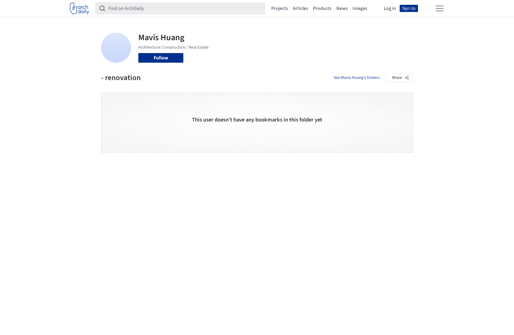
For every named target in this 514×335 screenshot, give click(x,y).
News (342, 8)
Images (360, 8)
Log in (390, 8)
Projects (279, 8)
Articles (300, 8)
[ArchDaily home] (79, 8)
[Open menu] (439, 8)
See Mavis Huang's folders (357, 78)
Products (322, 8)
